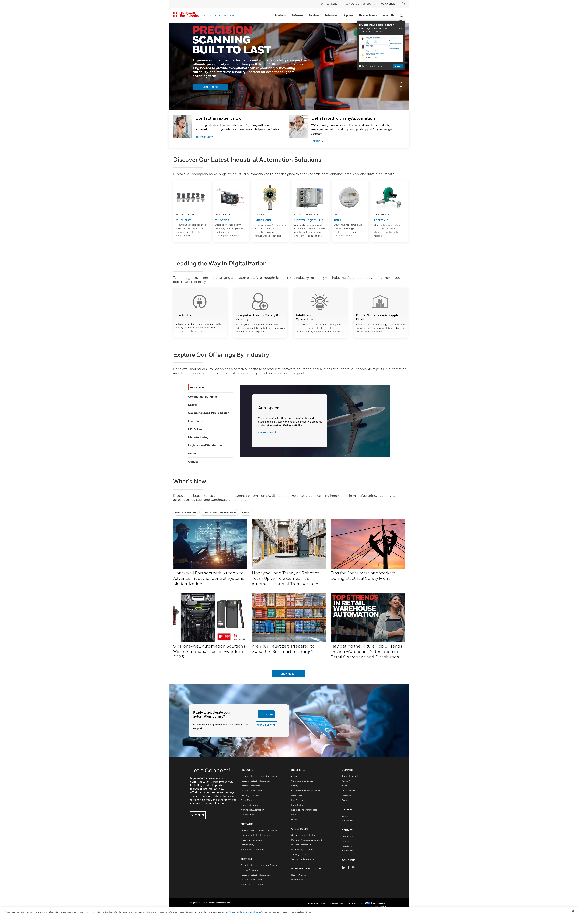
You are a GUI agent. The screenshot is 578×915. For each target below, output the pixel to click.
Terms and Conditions (250, 912)
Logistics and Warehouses (205, 445)
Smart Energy (247, 800)
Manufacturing (198, 437)
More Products (248, 814)
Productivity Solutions (251, 790)
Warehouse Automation (252, 809)
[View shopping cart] (403, 3)
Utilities (193, 461)
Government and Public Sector (208, 412)
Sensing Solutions (250, 795)
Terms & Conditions (316, 903)
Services (314, 15)
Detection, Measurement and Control (259, 776)
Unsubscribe (348, 846)
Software (297, 15)
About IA (346, 781)
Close (398, 66)
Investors (346, 795)
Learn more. (378, 31)
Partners (331, 3)
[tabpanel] (289, 66)
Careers (346, 815)
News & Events (368, 15)
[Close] (573, 911)
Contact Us (202, 137)
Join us (315, 141)
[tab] (401, 83)
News (344, 785)
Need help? (297, 879)
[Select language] (321, 3)
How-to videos (298, 874)
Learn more (265, 432)
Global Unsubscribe (379, 906)
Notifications (348, 850)
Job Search (347, 820)
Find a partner (266, 725)
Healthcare (195, 421)
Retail (192, 453)
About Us (388, 15)
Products (280, 15)
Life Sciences (196, 429)
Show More (287, 674)
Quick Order (388, 3)
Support (348, 15)
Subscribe (198, 815)
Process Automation (250, 785)
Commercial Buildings (203, 396)
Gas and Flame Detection (303, 835)
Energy (192, 404)
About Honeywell (350, 776)
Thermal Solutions (250, 805)
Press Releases (349, 790)
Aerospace (197, 387)
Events (345, 800)
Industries (331, 15)
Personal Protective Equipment (256, 781)
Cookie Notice (379, 903)
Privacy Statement (335, 903)
